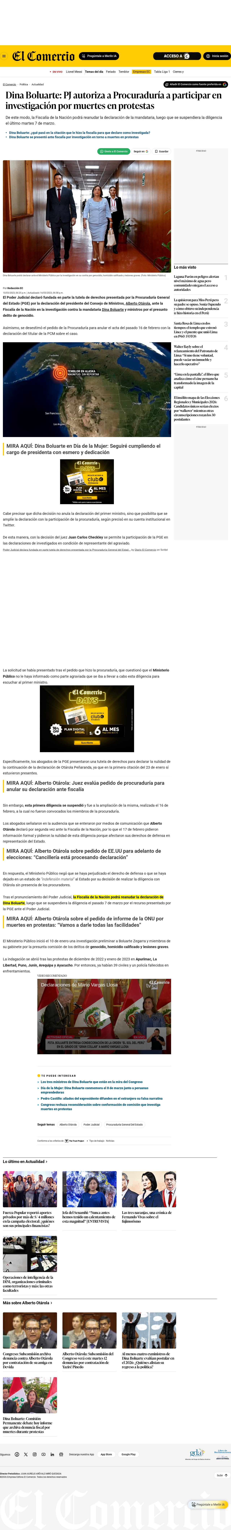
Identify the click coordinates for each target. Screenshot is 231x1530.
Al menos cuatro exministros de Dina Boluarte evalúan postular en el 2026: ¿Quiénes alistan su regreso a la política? (148, 1360)
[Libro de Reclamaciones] (222, 1454)
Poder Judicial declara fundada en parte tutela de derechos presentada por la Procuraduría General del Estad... (67, 549)
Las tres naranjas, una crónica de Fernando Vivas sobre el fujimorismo (147, 1217)
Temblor (124, 71)
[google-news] (61, 1454)
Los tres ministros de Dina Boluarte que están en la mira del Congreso (92, 1082)
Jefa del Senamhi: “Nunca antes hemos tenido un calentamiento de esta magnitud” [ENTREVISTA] (89, 1217)
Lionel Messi (74, 71)
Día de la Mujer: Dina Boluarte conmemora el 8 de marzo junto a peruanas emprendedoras (94, 1090)
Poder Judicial (91, 1124)
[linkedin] (52, 1454)
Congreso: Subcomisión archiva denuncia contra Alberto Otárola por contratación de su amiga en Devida (28, 1360)
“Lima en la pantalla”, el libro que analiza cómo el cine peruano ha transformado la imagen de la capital (196, 380)
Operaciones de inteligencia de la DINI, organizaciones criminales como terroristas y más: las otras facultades (28, 1283)
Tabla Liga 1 (162, 71)
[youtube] (43, 1454)
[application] (104, 1016)
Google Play (129, 1454)
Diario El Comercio (145, 549)
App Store (106, 1454)
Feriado (111, 71)
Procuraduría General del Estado (124, 1124)
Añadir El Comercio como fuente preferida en (195, 84)
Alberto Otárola (68, 1124)
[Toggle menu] (4, 56)
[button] (104, 1016)
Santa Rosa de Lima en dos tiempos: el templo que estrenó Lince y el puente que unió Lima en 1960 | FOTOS (195, 329)
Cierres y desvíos (183, 71)
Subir (220, 1475)
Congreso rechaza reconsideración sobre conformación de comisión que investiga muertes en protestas (100, 1107)
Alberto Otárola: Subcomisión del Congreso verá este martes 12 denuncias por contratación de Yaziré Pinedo (87, 1360)
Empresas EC (141, 71)
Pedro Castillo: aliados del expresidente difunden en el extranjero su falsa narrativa (102, 1098)
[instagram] (34, 1454)
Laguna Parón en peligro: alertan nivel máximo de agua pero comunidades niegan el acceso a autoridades (196, 283)
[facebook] (17, 1454)
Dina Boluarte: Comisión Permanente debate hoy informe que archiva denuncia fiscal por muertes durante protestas (27, 1425)
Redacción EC (15, 288)
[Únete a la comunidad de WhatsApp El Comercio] (113, 151)
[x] (26, 1454)
